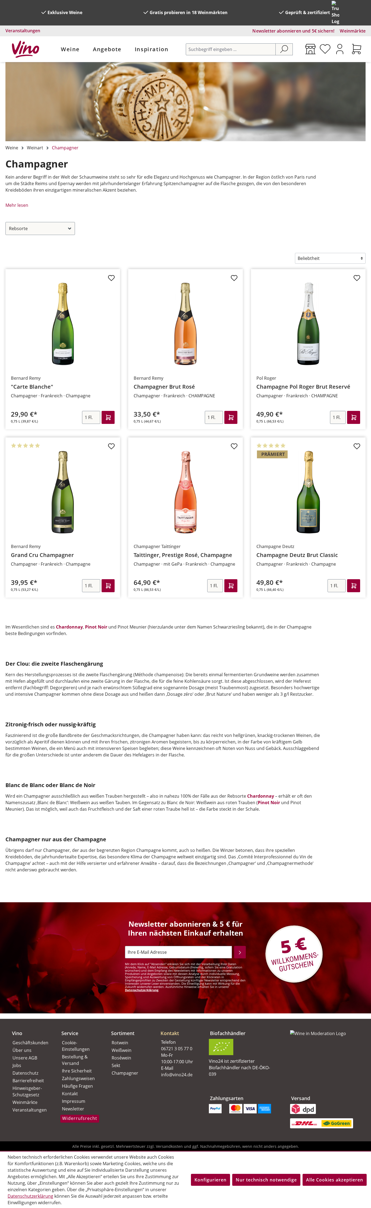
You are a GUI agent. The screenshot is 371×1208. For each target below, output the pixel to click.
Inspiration (152, 49)
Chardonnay (69, 627)
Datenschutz (25, 1073)
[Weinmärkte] (310, 49)
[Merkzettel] (325, 49)
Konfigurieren (210, 1180)
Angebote (107, 49)
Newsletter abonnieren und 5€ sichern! (293, 31)
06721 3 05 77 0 (176, 1049)
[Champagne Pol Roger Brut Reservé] (308, 324)
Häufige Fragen (77, 1086)
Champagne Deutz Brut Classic (297, 555)
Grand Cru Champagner (42, 555)
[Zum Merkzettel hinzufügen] (111, 280)
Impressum (73, 1101)
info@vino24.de (177, 1075)
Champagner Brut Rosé (164, 386)
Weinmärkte (353, 31)
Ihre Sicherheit (77, 1071)
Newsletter (73, 1109)
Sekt (116, 1065)
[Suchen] (284, 49)
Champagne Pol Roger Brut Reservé (303, 386)
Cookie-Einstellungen (76, 1046)
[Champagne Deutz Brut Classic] (308, 492)
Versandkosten (169, 1146)
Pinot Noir (96, 627)
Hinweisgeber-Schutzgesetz (27, 1091)
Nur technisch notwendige (266, 1180)
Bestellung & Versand (75, 1060)
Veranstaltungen (22, 31)
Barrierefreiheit (28, 1081)
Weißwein (121, 1050)
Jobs (16, 1065)
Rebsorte (18, 228)
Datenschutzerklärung (141, 990)
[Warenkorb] (357, 49)
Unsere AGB (24, 1058)
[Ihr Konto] (340, 49)
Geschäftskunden (30, 1043)
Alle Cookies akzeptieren (334, 1180)
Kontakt (70, 1094)
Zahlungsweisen (78, 1078)
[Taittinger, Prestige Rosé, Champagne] (185, 492)
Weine (70, 49)
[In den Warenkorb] (108, 417)
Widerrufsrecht (79, 1118)
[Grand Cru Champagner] (63, 492)
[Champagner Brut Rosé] (185, 324)
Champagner (125, 1073)
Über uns (22, 1050)
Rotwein (120, 1043)
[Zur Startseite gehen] (25, 49)
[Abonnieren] (240, 952)
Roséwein (121, 1058)
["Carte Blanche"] (63, 324)
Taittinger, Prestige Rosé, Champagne (183, 555)
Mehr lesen (16, 205)
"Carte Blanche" (32, 386)
